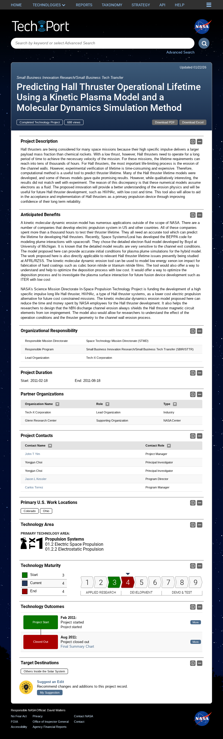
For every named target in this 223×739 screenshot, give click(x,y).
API (162, 5)
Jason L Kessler (36, 479)
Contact (79, 721)
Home (16, 5)
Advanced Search (180, 52)
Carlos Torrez (34, 487)
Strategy (141, 5)
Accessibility (19, 726)
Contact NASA (83, 716)
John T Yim (32, 454)
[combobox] (102, 43)
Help (179, 5)
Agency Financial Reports (50, 726)
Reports (84, 5)
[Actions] (57, 404)
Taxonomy (112, 5)
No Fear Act (19, 716)
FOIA (14, 721)
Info (193, 141)
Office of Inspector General (51, 721)
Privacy (38, 716)
